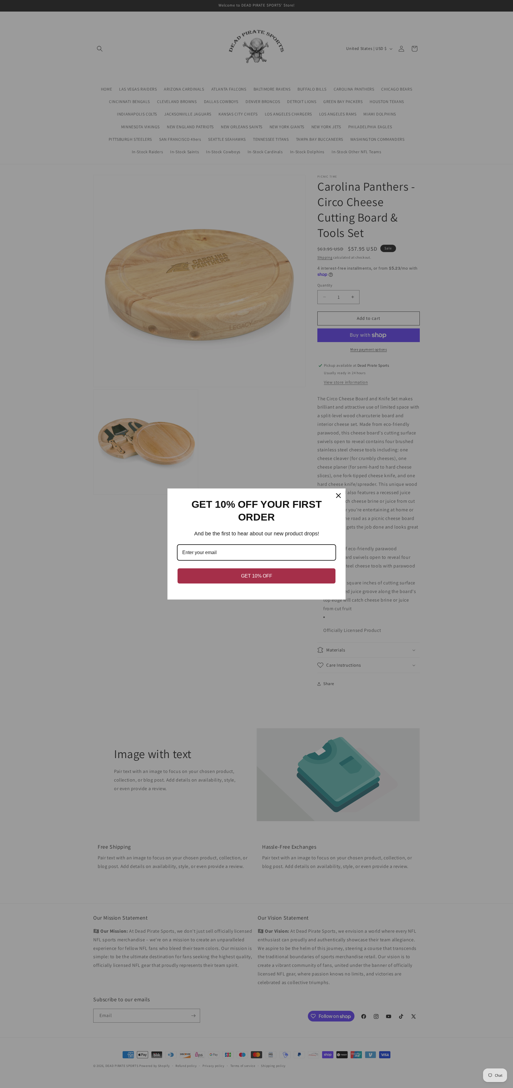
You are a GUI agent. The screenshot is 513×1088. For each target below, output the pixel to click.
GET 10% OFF (256, 575)
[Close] (338, 495)
